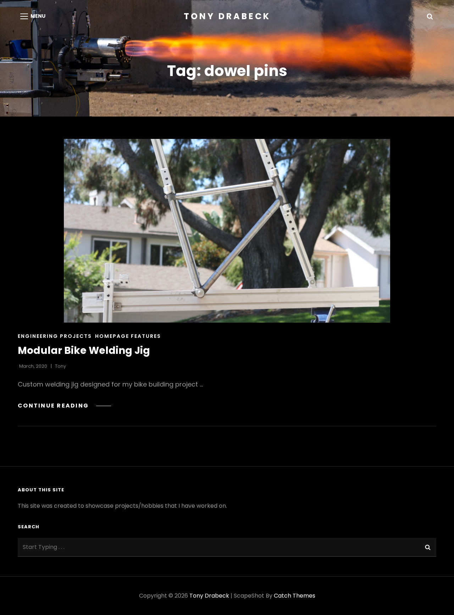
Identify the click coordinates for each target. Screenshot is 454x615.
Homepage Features (128, 336)
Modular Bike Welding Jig (84, 350)
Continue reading (64, 405)
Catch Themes (294, 596)
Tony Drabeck (227, 16)
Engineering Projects (55, 336)
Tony (60, 366)
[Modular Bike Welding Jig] (227, 231)
